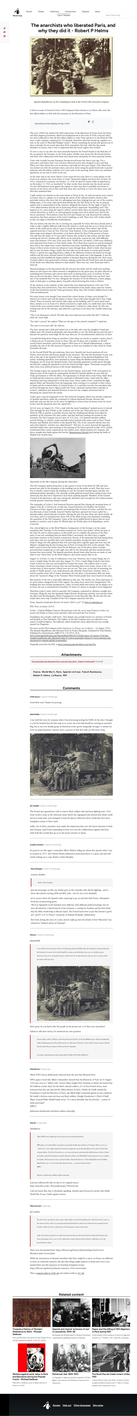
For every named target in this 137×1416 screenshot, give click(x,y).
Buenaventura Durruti (79, 432)
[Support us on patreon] (5, 32)
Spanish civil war (72, 672)
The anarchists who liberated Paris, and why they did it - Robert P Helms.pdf (63, 661)
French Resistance (91, 672)
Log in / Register (63, 15)
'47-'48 (81, 1273)
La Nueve (56, 675)
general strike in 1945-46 (48, 1273)
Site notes (98, 1405)
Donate (56, 1405)
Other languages (82, 1405)
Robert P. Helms (41, 675)
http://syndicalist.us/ (94, 602)
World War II (48, 672)
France (36, 672)
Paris (58, 672)
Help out (67, 1405)
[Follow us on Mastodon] (5, 28)
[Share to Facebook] (88, 121)
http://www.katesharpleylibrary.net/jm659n (77, 644)
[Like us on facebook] (5, 36)
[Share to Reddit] (92, 121)
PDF (65, 675)
